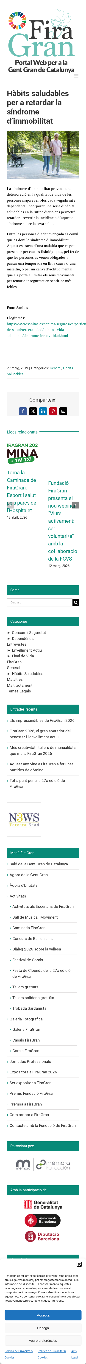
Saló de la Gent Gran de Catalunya (39, 864)
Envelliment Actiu (27, 650)
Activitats (18, 896)
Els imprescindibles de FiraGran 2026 (42, 720)
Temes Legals (19, 691)
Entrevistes (16, 644)
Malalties (15, 679)
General (55, 368)
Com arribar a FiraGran (29, 1114)
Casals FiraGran (26, 1040)
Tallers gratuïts (25, 987)
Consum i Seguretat (29, 632)
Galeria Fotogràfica (26, 1019)
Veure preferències (43, 1340)
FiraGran (14, 662)
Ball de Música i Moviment (35, 917)
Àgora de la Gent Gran (29, 874)
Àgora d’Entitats (24, 885)
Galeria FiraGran (26, 1029)
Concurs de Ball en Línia (32, 938)
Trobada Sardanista (29, 1008)
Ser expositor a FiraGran (30, 1083)
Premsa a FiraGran (26, 1104)
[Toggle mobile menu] (76, 75)
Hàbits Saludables (27, 673)
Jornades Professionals (30, 1061)
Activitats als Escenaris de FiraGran (43, 906)
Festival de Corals (27, 960)
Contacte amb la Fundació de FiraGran (43, 1125)
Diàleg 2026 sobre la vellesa (36, 949)
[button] (79, 1264)
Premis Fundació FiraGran (32, 1093)
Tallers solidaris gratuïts (33, 997)
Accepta (43, 1315)
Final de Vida (23, 656)
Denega (43, 1328)
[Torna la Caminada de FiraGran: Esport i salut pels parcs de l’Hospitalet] (22, 444)
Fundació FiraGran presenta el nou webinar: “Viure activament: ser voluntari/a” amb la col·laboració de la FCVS (62, 521)
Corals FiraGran (25, 1050)
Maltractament (20, 685)
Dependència (23, 638)
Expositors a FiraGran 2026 (33, 1072)
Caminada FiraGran (28, 927)
